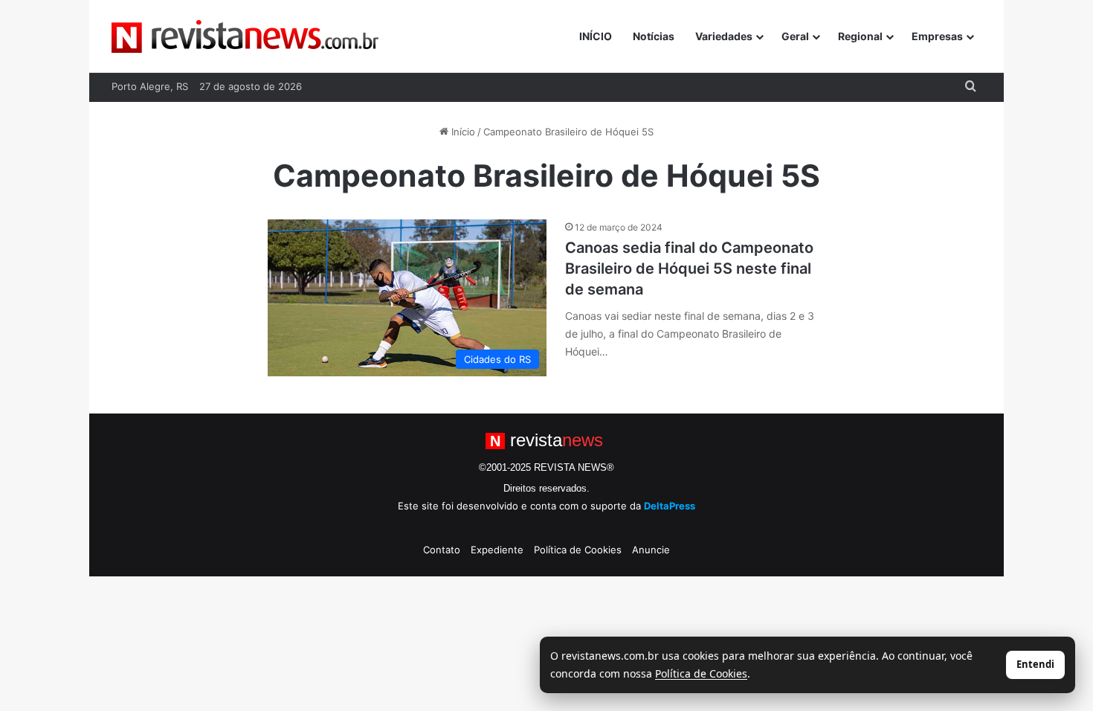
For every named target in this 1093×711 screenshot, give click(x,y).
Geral (795, 36)
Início (461, 132)
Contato (441, 550)
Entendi (1035, 664)
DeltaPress (669, 506)
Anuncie (651, 550)
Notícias (653, 36)
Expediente (497, 550)
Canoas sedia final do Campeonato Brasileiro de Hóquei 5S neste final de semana (689, 268)
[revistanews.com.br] (245, 36)
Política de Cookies (578, 550)
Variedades (723, 36)
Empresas (937, 36)
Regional (860, 36)
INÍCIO (595, 36)
